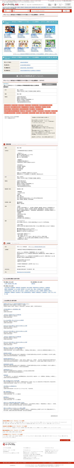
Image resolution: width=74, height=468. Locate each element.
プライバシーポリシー (37, 462)
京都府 (18, 7)
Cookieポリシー (45, 462)
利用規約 (24, 462)
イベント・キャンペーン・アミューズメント (50, 422)
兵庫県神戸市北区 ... (21, 51)
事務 (26, 427)
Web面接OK (23, 287)
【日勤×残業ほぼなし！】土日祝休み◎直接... (9, 48)
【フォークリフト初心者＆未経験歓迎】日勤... (50, 48)
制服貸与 (33, 292)
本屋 (28, 427)
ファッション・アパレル (28, 422)
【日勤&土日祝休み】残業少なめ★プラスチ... (50, 34)
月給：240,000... (34, 36)
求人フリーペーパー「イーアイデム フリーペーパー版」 (33, 451)
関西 (15, 7)
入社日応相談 (7, 287)
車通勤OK (46, 290)
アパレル (34, 427)
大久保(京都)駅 (43, 7)
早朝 (49, 292)
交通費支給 (12, 292)
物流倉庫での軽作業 (7, 353)
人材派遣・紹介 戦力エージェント (51, 451)
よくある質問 (51, 0)
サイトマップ (59, 0)
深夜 (7, 293)
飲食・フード (13, 422)
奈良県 (16, 431)
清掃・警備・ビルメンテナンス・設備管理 (22, 423)
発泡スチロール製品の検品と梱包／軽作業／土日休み (14, 402)
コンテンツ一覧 (5, 437)
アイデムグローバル (26, 450)
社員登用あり (44, 292)
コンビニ (48, 427)
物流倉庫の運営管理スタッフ (9, 358)
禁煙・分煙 (15, 290)
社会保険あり (18, 292)
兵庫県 (7, 431)
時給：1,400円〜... (34, 49)
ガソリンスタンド (54, 427)
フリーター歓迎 (17, 289)
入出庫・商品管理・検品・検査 (10, 283)
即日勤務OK (12, 287)
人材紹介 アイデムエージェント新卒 (29, 457)
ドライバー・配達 (45, 423)
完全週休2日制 (46, 289)
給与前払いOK (40, 289)
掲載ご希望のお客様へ (68, 0)
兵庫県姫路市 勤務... (21, 37)
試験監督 (13, 427)
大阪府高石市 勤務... (35, 37)
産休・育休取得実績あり (26, 292)
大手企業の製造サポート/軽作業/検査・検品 (12, 309)
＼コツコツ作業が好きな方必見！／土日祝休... (9, 34)
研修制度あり (38, 292)
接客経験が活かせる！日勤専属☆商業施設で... (23, 48)
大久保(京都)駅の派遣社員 (25, 65)
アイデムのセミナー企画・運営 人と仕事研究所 (31, 454)
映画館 (31, 427)
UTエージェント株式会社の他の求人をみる (37, 246)
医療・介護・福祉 (11, 423)
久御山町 (22, 7)
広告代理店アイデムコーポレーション (51, 450)
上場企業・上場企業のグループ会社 (32, 290)
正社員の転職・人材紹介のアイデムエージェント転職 (32, 455)
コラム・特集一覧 (12, 437)
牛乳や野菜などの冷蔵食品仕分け (10, 386)
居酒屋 (38, 427)
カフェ (4, 427)
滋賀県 (13, 431)
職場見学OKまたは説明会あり (39, 287)
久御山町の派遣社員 (24, 62)
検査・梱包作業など (7, 391)
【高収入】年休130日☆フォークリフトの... (36, 48)
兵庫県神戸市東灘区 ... (48, 37)
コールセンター (8, 427)
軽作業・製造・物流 (19, 422)
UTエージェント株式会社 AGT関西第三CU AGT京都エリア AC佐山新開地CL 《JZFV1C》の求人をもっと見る (35, 54)
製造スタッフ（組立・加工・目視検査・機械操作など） (14, 347)
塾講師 (45, 427)
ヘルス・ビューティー (56, 423)
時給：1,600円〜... (21, 36)
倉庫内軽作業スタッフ (8, 369)
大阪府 (4, 431)
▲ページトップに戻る (65, 440)
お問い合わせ (19, 462)
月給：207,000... (7, 49)
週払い (35, 289)
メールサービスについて (60, 462)
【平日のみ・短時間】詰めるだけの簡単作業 (12, 314)
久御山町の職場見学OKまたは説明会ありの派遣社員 (30, 70)
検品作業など (6, 397)
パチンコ (41, 427)
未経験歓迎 (47, 287)
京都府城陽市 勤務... (35, 51)
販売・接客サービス (6, 422)
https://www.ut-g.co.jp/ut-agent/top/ (23, 272)
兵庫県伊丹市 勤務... (8, 37)
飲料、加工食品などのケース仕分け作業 (11, 380)
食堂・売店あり (21, 290)
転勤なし (50, 290)
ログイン (68, 4)
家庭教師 (22, 427)
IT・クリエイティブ (62, 422)
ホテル (59, 427)
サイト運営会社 (68, 462)
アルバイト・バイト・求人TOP (8, 7)
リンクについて (30, 462)
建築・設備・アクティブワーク (36, 423)
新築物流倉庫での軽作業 (8, 364)
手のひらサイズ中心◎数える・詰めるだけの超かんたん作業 (15, 325)
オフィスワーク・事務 (38, 422)
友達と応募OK (29, 287)
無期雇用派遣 (7, 292)
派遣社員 (33, 283)
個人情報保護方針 (52, 462)
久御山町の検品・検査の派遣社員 (26, 67)
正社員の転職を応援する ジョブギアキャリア (31, 458)
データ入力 (18, 427)
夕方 (55, 292)
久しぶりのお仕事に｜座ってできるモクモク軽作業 (14, 320)
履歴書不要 (18, 287)
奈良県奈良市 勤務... (8, 51)
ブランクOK (27, 289)
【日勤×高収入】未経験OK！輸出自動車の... (36, 34)
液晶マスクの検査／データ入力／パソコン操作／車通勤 (14, 408)
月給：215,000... (47, 36)
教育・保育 (5, 423)
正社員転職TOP (6, 451)
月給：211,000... (7, 36)
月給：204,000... (21, 49)
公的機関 (41, 290)
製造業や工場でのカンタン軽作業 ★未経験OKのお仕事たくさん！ (16, 303)
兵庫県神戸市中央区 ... (48, 51)
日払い (32, 289)
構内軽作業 (6, 375)
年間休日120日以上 (8, 290)
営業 (50, 423)
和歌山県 (20, 431)
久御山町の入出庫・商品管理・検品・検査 (32, 7)
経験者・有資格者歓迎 (8, 289)
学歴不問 (22, 289)
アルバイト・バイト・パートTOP (9, 450)
